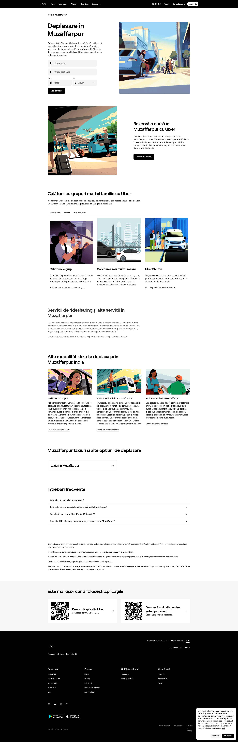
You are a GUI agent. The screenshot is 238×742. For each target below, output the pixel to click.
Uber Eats (84, 4)
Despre (95, 4)
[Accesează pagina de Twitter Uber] (67, 704)
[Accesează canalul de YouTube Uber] (55, 704)
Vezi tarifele (56, 91)
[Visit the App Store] (73, 717)
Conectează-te (179, 4)
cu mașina (63, 4)
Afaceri (74, 4)
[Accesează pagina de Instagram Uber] (61, 704)
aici (223, 728)
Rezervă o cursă (144, 157)
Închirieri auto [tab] (80, 213)
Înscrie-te (193, 4)
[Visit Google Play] (56, 716)
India (50, 15)
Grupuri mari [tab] (55, 213)
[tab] (90, 213)
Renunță (215, 736)
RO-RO (158, 4)
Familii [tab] (67, 213)
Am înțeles (228, 736)
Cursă (52, 4)
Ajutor (166, 4)
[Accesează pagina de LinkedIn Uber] (49, 704)
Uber (43, 4)
